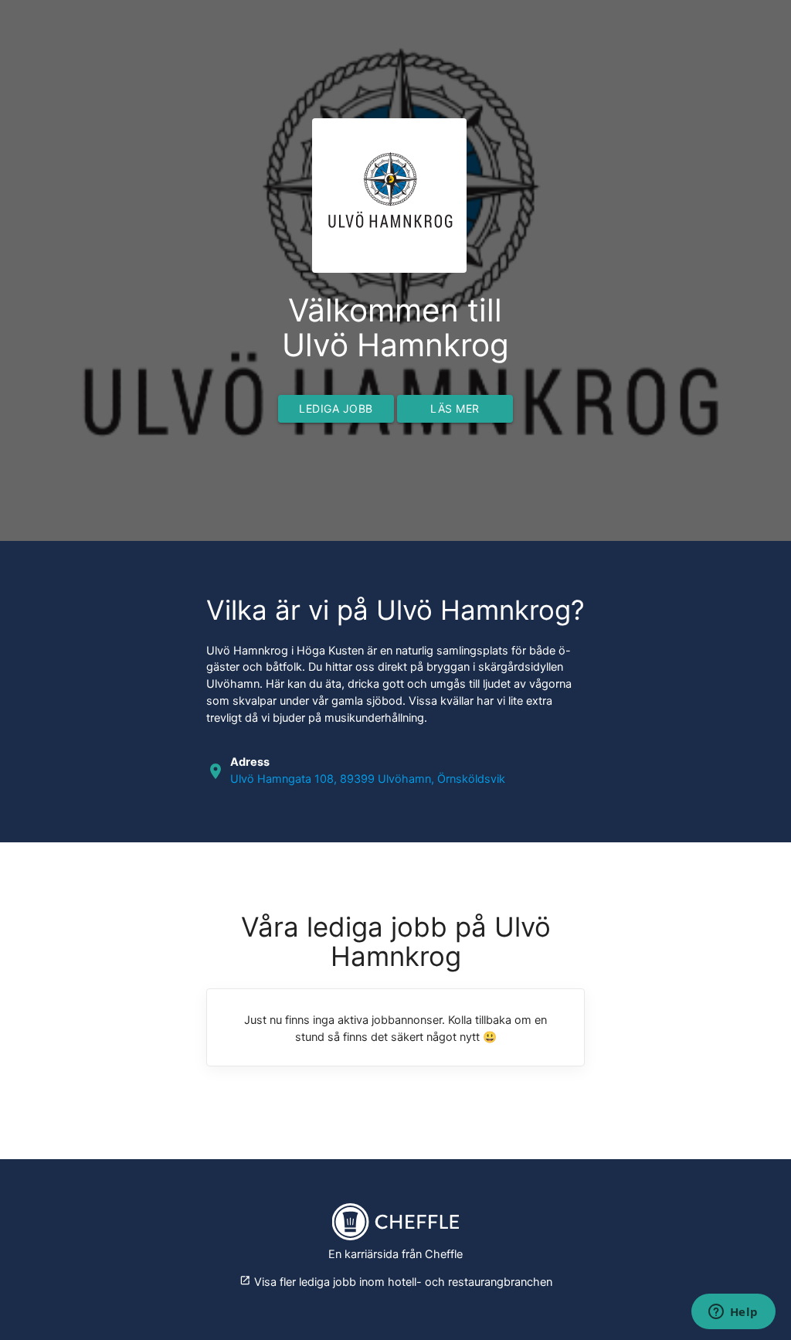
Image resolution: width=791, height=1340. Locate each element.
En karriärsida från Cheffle (395, 1254)
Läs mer (455, 408)
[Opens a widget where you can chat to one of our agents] (733, 1313)
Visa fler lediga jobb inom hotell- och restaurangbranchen (395, 1282)
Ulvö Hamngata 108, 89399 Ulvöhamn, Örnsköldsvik (367, 779)
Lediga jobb (336, 408)
